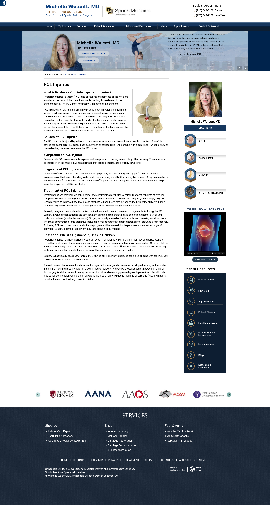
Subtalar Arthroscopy (179, 440)
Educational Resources (138, 26)
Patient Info (58, 74)
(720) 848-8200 (204, 10)
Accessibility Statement (194, 460)
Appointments (181, 26)
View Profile (205, 127)
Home (49, 26)
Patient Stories (206, 312)
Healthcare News (207, 323)
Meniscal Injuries (118, 435)
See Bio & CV (88, 60)
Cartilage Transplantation (122, 445)
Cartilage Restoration (120, 440)
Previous (246, 68)
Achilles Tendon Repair (180, 431)
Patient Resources (104, 26)
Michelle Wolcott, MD (205, 121)
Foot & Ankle (174, 426)
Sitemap (149, 460)
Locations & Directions (204, 366)
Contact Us (167, 460)
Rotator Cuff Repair (59, 431)
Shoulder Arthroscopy (60, 435)
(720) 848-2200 (204, 15)
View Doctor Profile (93, 53)
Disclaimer (96, 460)
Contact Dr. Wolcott (209, 26)
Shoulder (206, 158)
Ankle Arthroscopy (178, 435)
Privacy (113, 460)
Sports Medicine (211, 192)
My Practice (64, 26)
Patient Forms (206, 279)
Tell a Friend (131, 460)
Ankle (203, 175)
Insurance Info (206, 344)
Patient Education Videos (205, 208)
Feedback (78, 460)
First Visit (203, 291)
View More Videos (205, 259)
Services (81, 26)
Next (240, 68)
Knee (69, 74)
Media (164, 26)
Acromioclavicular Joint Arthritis (67, 440)
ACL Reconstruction (119, 450)
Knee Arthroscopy (118, 431)
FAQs (201, 355)
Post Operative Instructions (206, 334)
